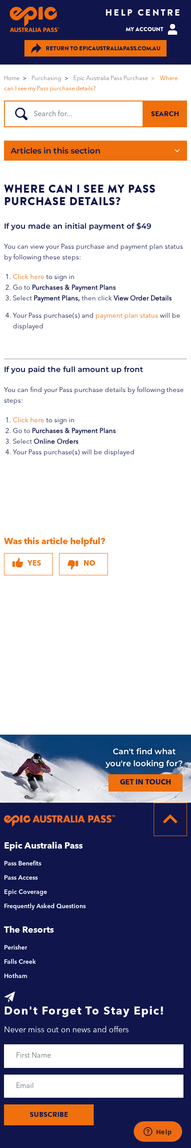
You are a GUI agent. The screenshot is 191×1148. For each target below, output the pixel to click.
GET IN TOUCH (145, 782)
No (90, 563)
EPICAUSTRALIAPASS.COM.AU (103, 48)
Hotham (15, 976)
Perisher (15, 948)
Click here (28, 277)
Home (12, 78)
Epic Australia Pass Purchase (110, 78)
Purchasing (46, 78)
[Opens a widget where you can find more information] (157, 1132)
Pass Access (21, 878)
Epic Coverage (25, 892)
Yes (34, 563)
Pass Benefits (22, 864)
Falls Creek (20, 962)
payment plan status (127, 316)
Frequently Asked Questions (45, 906)
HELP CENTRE (143, 12)
